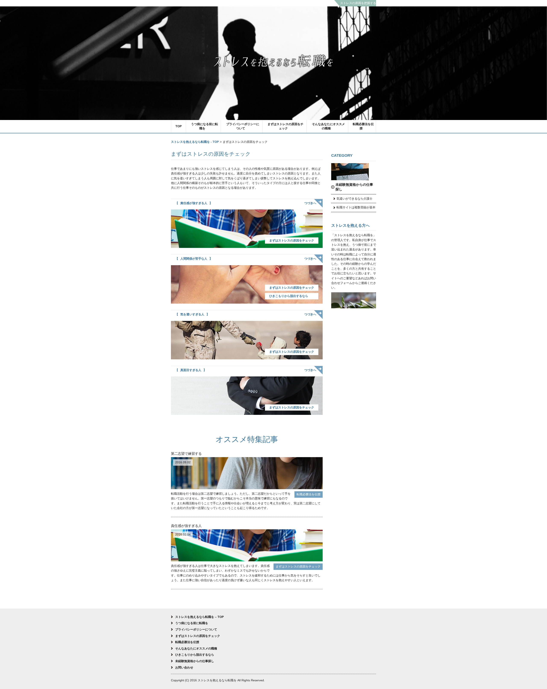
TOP (178, 126)
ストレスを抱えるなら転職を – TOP (199, 617)
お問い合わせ (184, 667)
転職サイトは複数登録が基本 (356, 207)
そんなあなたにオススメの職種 (328, 126)
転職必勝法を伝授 (363, 126)
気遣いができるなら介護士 (354, 198)
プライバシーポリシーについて (242, 126)
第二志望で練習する (186, 453)
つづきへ (310, 203)
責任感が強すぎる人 (193, 203)
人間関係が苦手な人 (193, 258)
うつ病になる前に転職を (204, 126)
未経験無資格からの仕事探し (354, 187)
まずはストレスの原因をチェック (285, 126)
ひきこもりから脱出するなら (288, 296)
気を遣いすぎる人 (192, 314)
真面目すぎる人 (190, 370)
